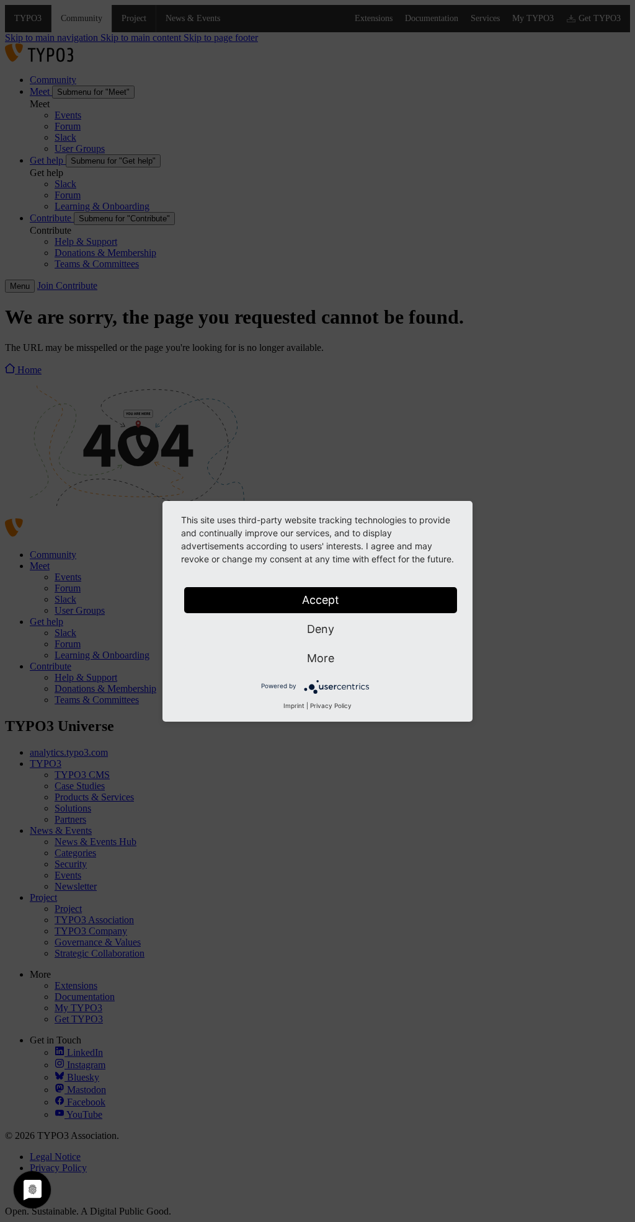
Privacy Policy (331, 705)
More (320, 658)
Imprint (293, 705)
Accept (320, 599)
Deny (320, 628)
